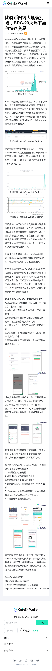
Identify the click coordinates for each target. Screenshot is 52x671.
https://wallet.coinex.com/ (17, 580)
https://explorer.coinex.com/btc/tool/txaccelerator (27, 588)
